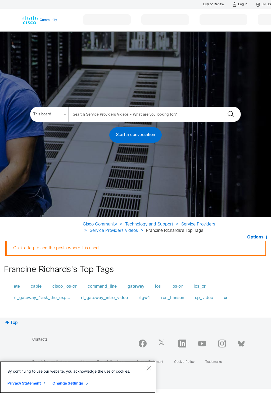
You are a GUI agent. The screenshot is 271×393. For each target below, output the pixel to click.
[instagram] (222, 343)
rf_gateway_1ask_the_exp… (42, 298)
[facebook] (143, 343)
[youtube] (202, 343)
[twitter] (162, 343)
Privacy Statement (24, 383)
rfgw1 (144, 298)
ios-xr (177, 286)
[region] (78, 377)
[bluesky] (241, 342)
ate (17, 286)
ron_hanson (172, 298)
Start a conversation (135, 135)
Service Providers (198, 224)
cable (36, 286)
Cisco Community (100, 224)
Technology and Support (149, 224)
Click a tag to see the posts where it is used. (56, 248)
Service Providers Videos (114, 231)
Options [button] (255, 237)
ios (158, 286)
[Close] (148, 368)
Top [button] (14, 323)
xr (226, 298)
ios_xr (200, 286)
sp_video (204, 298)
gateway (136, 286)
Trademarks (213, 362)
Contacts (39, 339)
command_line (102, 286)
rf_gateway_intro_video (104, 298)
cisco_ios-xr (64, 286)
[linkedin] (182, 343)
